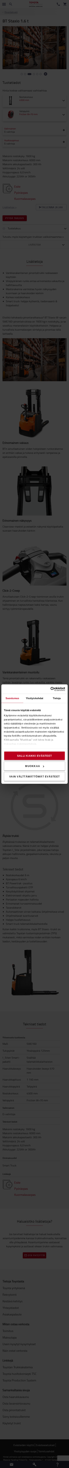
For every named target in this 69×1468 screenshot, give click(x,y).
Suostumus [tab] (12, 698)
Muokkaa (32, 766)
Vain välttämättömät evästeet (34, 776)
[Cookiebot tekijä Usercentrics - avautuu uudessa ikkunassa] (50, 689)
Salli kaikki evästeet (34, 755)
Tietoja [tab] (57, 698)
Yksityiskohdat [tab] (34, 698)
